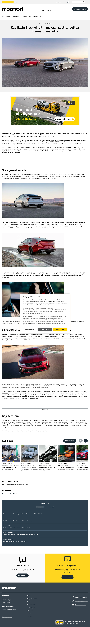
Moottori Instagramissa (81, 601)
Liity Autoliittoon (7, 2)
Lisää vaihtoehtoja (30, 329)
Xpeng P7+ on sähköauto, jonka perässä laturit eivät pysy (16, 528)
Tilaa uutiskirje (18, 2)
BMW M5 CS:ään (70, 391)
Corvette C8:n (84, 424)
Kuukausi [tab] (51, 507)
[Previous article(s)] (81, 441)
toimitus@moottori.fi (8, 606)
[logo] (12, 10)
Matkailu (29, 617)
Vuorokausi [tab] (39, 507)
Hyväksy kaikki (60, 329)
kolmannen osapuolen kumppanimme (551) (45, 301)
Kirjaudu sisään (60, 2)
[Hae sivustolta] (84, 2)
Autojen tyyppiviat (32, 599)
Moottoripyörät (31, 608)
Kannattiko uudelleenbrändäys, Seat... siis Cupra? (15, 541)
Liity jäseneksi (66, 577)
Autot (28, 596)
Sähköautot (30, 611)
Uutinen (8, 16)
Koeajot (29, 602)
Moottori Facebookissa (81, 597)
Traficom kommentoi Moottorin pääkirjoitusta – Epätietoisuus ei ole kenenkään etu (22, 514)
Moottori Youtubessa (80, 605)
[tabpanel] (45, 527)
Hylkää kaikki (45, 329)
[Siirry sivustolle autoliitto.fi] (59, 622)
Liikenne (47, 463)
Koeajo (83, 463)
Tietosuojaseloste (7, 617)
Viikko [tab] (45, 507)
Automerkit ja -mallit (79, 9)
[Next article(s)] (86, 441)
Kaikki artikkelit (69, 440)
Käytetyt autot (31, 605)
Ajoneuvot (48, 23)
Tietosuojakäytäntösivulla (33, 323)
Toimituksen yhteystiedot (9, 610)
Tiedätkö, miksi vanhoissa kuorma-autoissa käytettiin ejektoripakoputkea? (20, 535)
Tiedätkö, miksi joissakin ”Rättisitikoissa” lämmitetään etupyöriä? (18, 521)
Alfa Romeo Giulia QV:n (60, 274)
